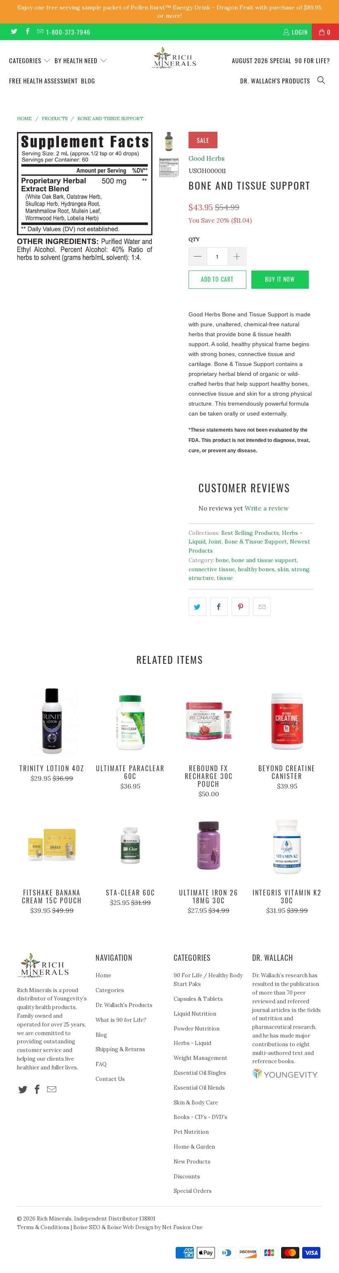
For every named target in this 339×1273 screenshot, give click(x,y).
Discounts (187, 1176)
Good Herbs (206, 158)
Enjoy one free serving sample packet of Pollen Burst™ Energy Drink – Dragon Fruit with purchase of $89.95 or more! (169, 11)
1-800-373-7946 (68, 31)
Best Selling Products (250, 533)
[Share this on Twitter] (197, 607)
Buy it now (280, 279)
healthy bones (256, 569)
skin (283, 569)
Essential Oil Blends (199, 1087)
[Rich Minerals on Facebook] (26, 32)
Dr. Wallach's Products (275, 80)
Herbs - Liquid (192, 1043)
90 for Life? (312, 60)
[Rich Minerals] (173, 53)
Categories (26, 60)
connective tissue (212, 569)
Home (103, 975)
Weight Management (200, 1058)
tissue (225, 578)
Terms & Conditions (43, 1227)
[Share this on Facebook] (219, 607)
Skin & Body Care (196, 1102)
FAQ (101, 1064)
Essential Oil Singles (200, 1072)
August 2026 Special (261, 60)
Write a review (267, 508)
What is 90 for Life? (120, 1020)
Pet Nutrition (191, 1131)
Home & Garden (194, 1146)
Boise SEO (86, 1227)
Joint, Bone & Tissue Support (247, 541)
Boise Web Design (130, 1227)
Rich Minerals (54, 1218)
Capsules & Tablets (198, 998)
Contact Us (110, 1079)
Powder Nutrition (197, 1028)
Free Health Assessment (43, 80)
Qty (194, 239)
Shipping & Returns (120, 1049)
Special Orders (193, 1191)
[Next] (144, 196)
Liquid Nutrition (195, 1013)
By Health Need (77, 60)
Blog (88, 80)
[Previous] (25, 196)
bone (222, 560)
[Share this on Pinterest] (240, 607)
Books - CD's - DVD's (200, 1117)
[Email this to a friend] (262, 607)
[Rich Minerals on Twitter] (13, 32)
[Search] (322, 81)
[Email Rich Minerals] (39, 32)
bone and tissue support (264, 560)
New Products (192, 1161)
